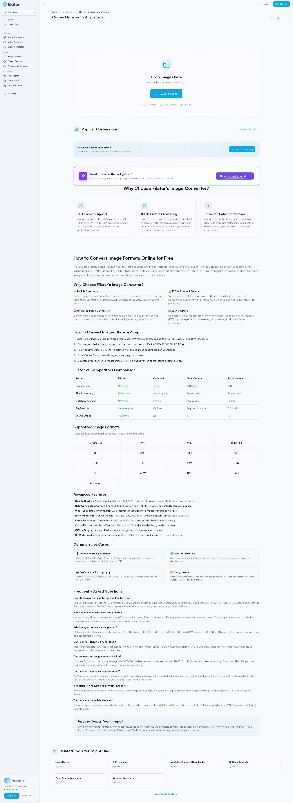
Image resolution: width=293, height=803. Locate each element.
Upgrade (11, 795)
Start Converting (244, 149)
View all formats (247, 129)
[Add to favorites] (272, 17)
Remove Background (233, 176)
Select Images (168, 93)
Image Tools (69, 12)
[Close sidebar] (45, 4)
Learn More (26, 795)
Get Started (281, 4)
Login (266, 4)
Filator (55, 12)
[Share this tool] (277, 17)
